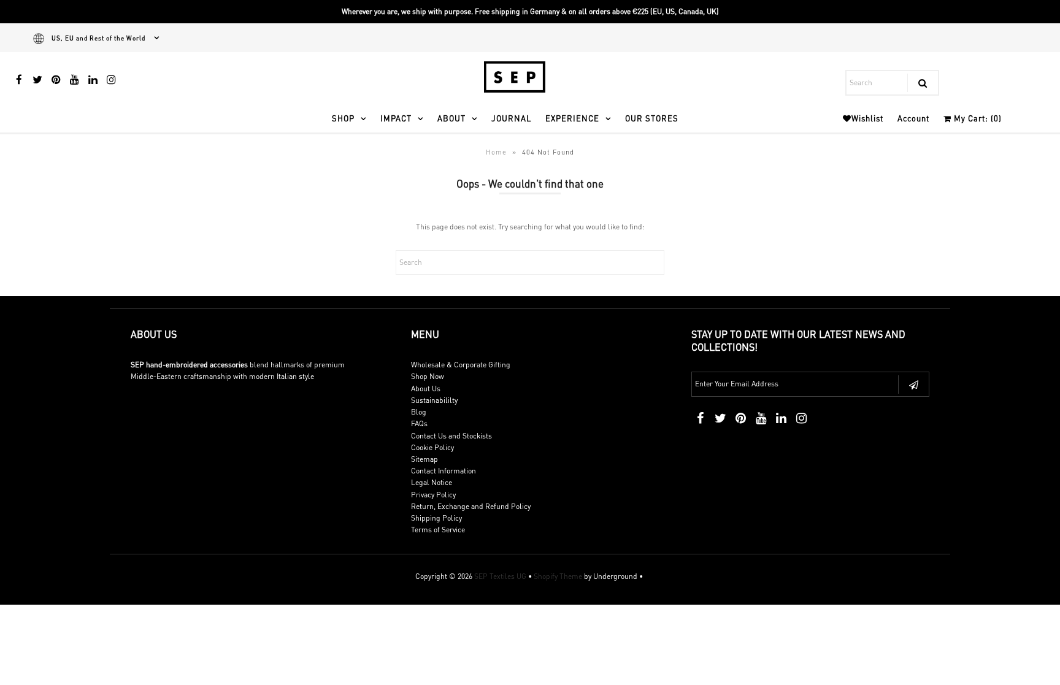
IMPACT (396, 118)
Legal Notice (431, 482)
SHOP (343, 118)
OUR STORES (651, 118)
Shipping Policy (436, 517)
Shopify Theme (558, 576)
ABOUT (451, 118)
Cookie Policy (432, 447)
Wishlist (867, 118)
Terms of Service (438, 529)
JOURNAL (511, 118)
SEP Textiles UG (500, 576)
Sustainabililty (434, 400)
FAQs (419, 423)
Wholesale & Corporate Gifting (460, 364)
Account (913, 118)
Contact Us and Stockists (451, 435)
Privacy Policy (433, 494)
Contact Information (443, 470)
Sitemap (424, 459)
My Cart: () (976, 118)
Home (496, 152)
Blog (418, 411)
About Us (425, 388)
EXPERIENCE (572, 118)
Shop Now (427, 376)
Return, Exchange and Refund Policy (471, 506)
